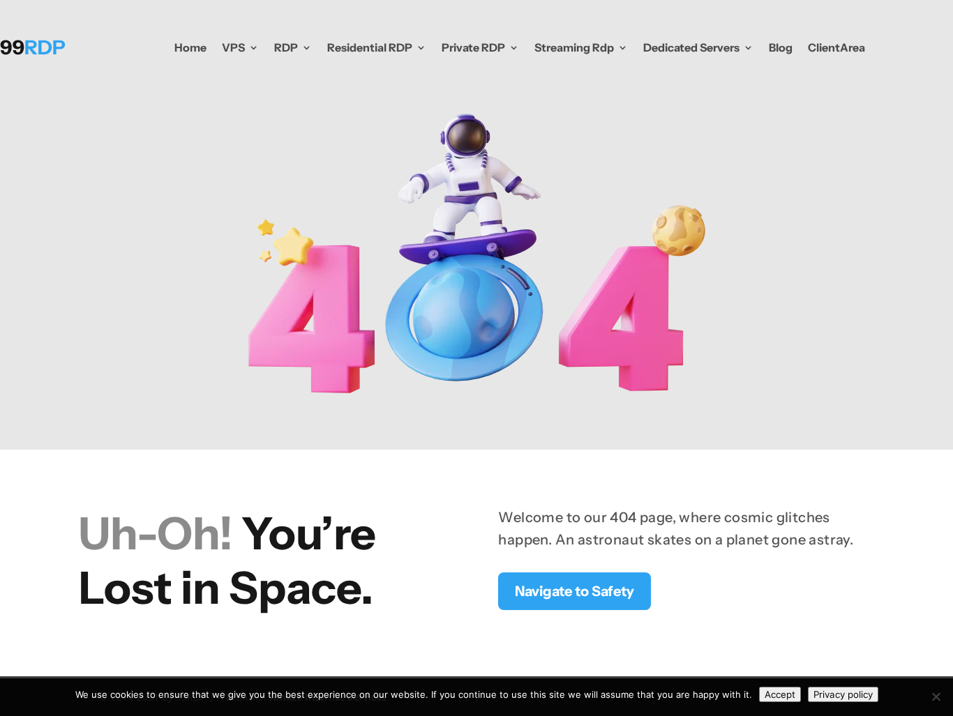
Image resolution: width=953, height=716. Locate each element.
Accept (780, 694)
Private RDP (473, 47)
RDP (286, 47)
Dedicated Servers (691, 47)
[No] (936, 696)
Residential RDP (369, 47)
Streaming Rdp (574, 47)
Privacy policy (843, 694)
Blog (781, 47)
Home (190, 47)
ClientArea (836, 47)
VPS (233, 47)
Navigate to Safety (574, 591)
